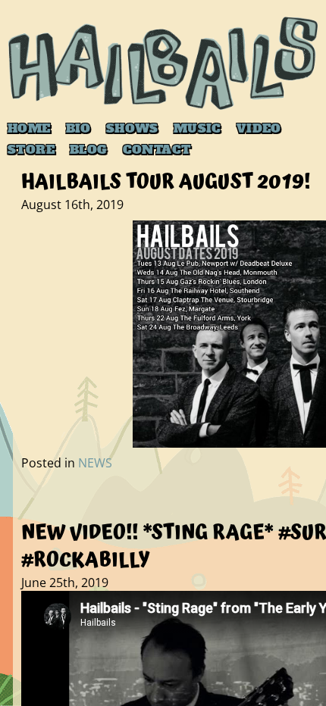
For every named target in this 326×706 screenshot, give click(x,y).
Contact (157, 149)
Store (31, 149)
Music (197, 128)
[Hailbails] (163, 63)
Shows (132, 128)
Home (29, 128)
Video (259, 128)
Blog (89, 149)
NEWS (95, 463)
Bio (78, 128)
